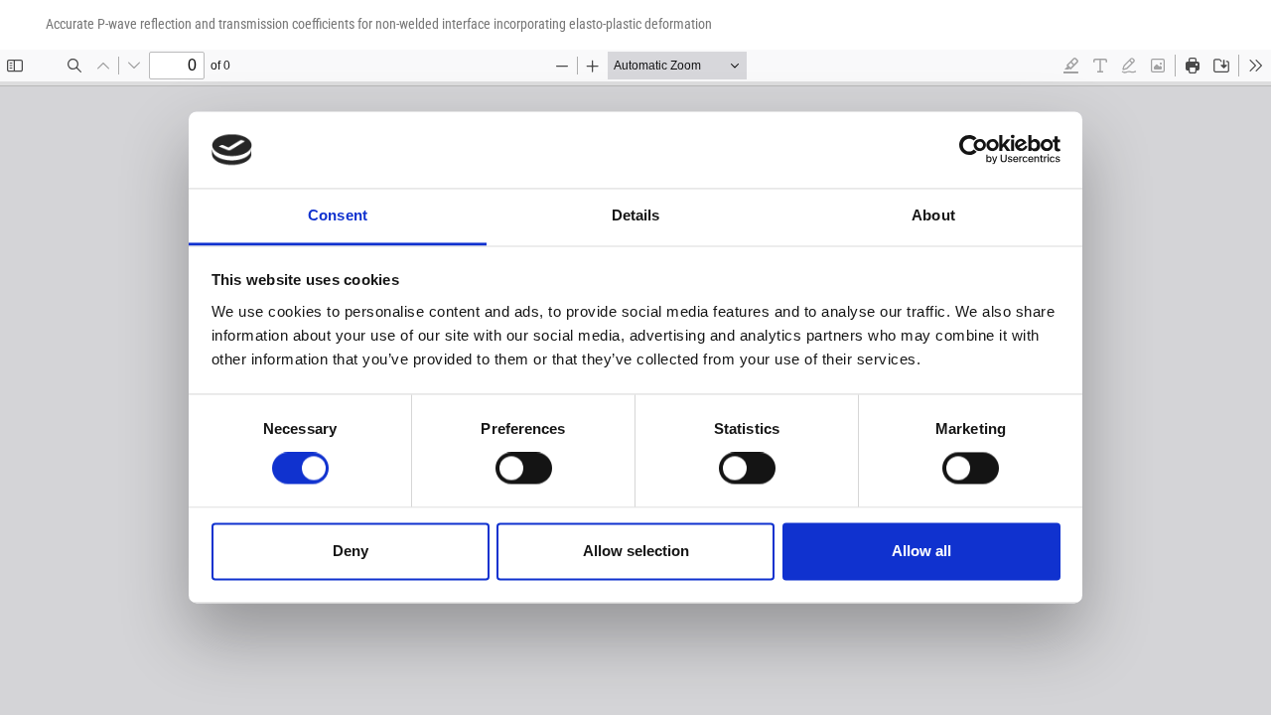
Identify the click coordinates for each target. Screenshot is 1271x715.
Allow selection (636, 550)
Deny (350, 550)
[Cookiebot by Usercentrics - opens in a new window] (973, 150)
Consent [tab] (337, 215)
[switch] (523, 469)
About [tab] (933, 215)
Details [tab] (636, 215)
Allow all (921, 550)
